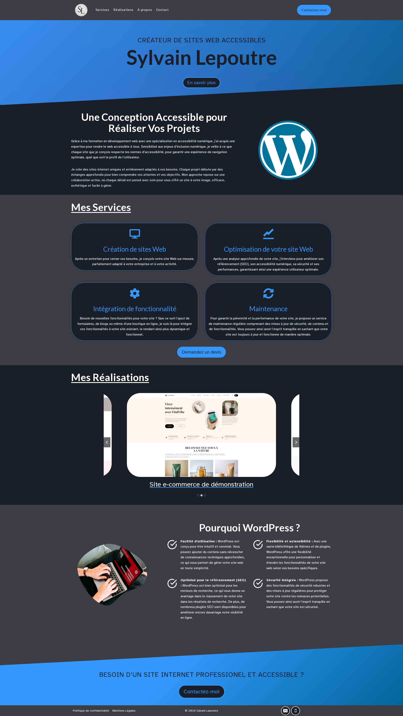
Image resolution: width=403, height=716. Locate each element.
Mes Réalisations (110, 377)
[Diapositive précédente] (107, 442)
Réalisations (123, 10)
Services (102, 10)
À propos (144, 10)
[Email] (285, 710)
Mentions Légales (124, 710)
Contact (162, 10)
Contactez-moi (314, 10)
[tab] (198, 495)
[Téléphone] (295, 710)
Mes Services (101, 207)
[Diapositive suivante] (296, 442)
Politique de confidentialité (91, 710)
